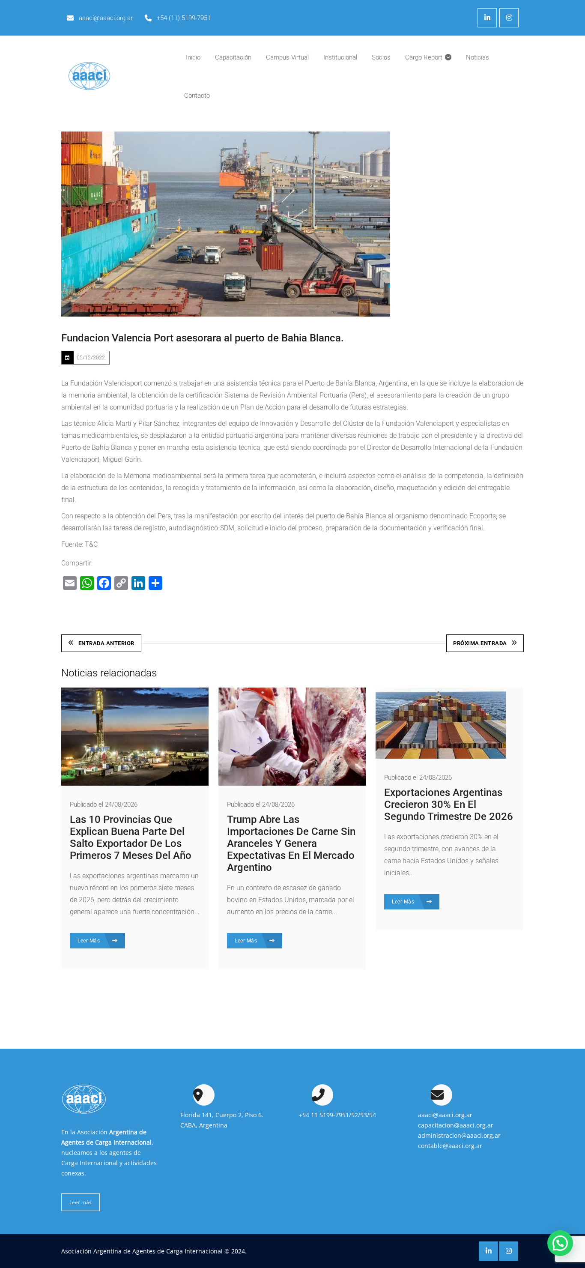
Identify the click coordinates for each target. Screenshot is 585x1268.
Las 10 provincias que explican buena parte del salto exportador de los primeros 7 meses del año (130, 837)
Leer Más (89, 941)
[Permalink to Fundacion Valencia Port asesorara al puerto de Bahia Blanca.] (225, 224)
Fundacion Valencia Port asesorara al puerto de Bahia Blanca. (202, 338)
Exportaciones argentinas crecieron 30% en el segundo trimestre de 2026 (448, 804)
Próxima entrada (480, 643)
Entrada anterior (106, 643)
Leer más (80, 1202)
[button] (560, 1243)
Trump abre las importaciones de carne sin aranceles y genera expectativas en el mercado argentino (291, 843)
